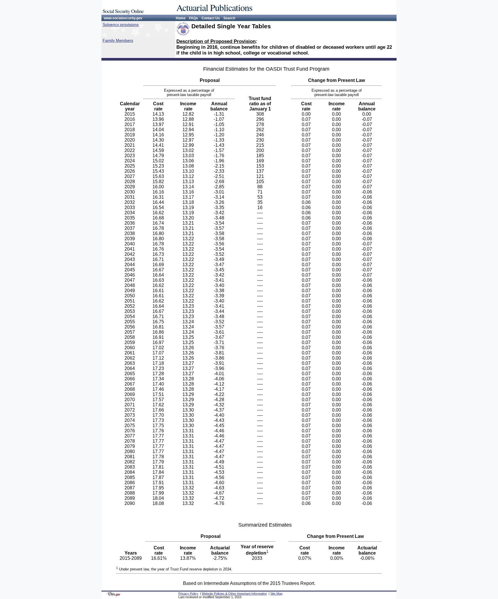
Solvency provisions (121, 24)
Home (181, 18)
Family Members (118, 40)
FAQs (193, 18)
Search (229, 18)
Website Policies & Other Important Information (234, 593)
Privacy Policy (188, 593)
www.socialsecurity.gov (123, 18)
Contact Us (210, 18)
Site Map (276, 593)
